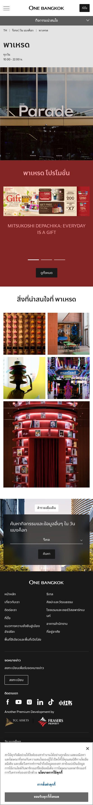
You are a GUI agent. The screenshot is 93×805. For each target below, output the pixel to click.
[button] (33, 259)
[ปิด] (88, 749)
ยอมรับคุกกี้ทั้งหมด (46, 797)
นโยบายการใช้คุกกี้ (50, 772)
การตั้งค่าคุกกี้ (46, 784)
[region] (46, 773)
